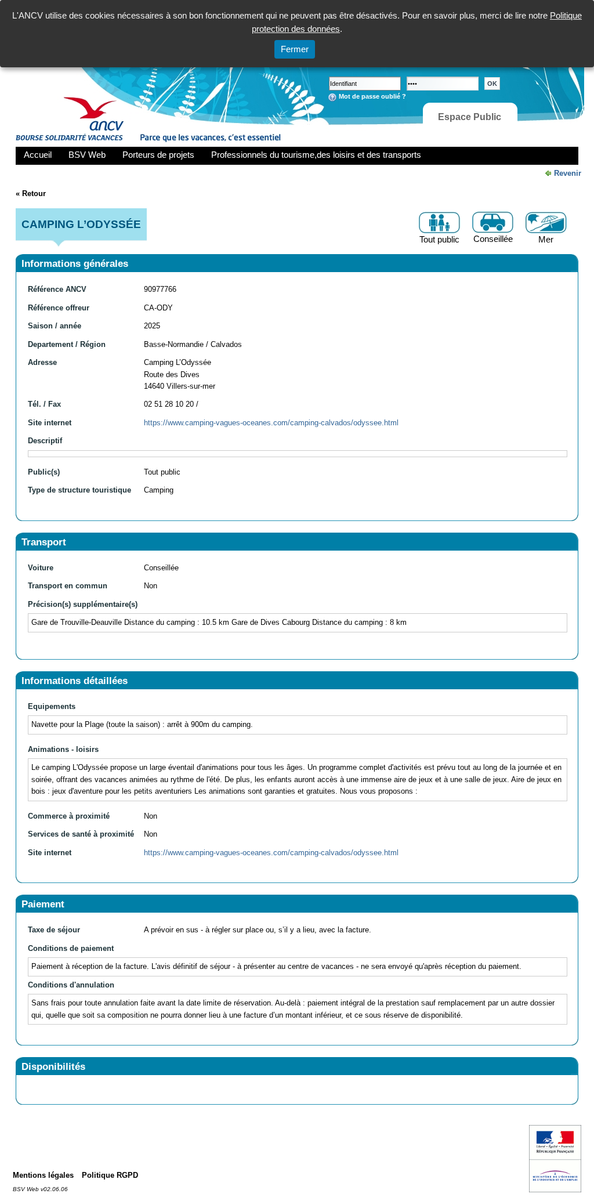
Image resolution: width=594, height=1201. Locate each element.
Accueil (38, 155)
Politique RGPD (110, 1175)
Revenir (567, 173)
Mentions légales (43, 1175)
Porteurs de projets (158, 155)
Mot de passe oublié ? (372, 96)
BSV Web (87, 155)
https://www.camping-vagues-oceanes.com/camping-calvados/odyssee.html (271, 422)
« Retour (31, 193)
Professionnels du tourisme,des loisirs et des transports (316, 155)
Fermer (295, 49)
